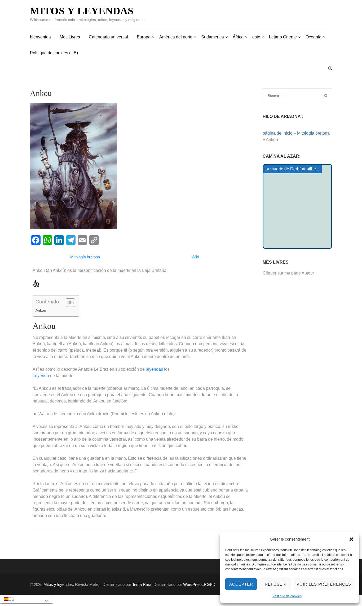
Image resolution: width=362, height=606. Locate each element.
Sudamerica (212, 37)
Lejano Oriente (283, 37)
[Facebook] (36, 240)
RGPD (209, 584)
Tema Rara (141, 584)
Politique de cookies (287, 596)
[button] (351, 539)
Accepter (241, 584)
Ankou (41, 310)
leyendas (154, 369)
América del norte (175, 37)
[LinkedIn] (59, 240)
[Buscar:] (290, 95)
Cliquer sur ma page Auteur (288, 273)
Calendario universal (108, 37)
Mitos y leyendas (82, 10)
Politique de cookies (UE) (54, 53)
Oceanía (313, 37)
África (238, 37)
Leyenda (41, 375)
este (256, 37)
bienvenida (40, 37)
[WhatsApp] (47, 240)
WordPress (193, 584)
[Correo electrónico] (82, 240)
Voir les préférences (324, 584)
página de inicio (278, 133)
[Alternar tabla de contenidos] (68, 302)
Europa (144, 37)
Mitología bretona (313, 133)
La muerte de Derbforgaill (288, 169)
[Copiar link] (94, 240)
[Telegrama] (71, 240)
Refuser (275, 584)
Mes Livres (70, 37)
